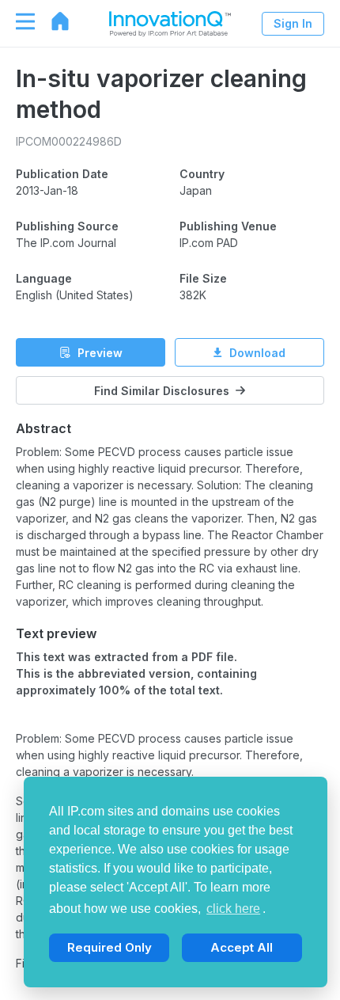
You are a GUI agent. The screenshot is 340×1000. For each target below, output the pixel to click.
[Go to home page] (52, 21)
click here (233, 908)
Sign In (293, 23)
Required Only (109, 947)
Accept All (241, 947)
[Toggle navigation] (17, 21)
